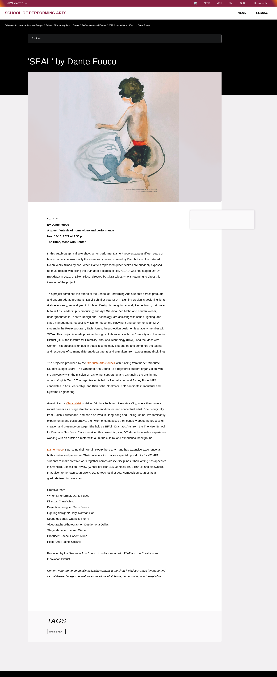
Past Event (56, 631)
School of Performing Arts (58, 25)
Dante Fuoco (55, 449)
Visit (219, 3)
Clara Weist (73, 403)
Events (76, 25)
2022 (112, 25)
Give (231, 3)
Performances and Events (95, 25)
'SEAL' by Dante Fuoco (139, 25)
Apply (207, 3)
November (121, 25)
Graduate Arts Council (101, 363)
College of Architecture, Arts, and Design (25, 25)
